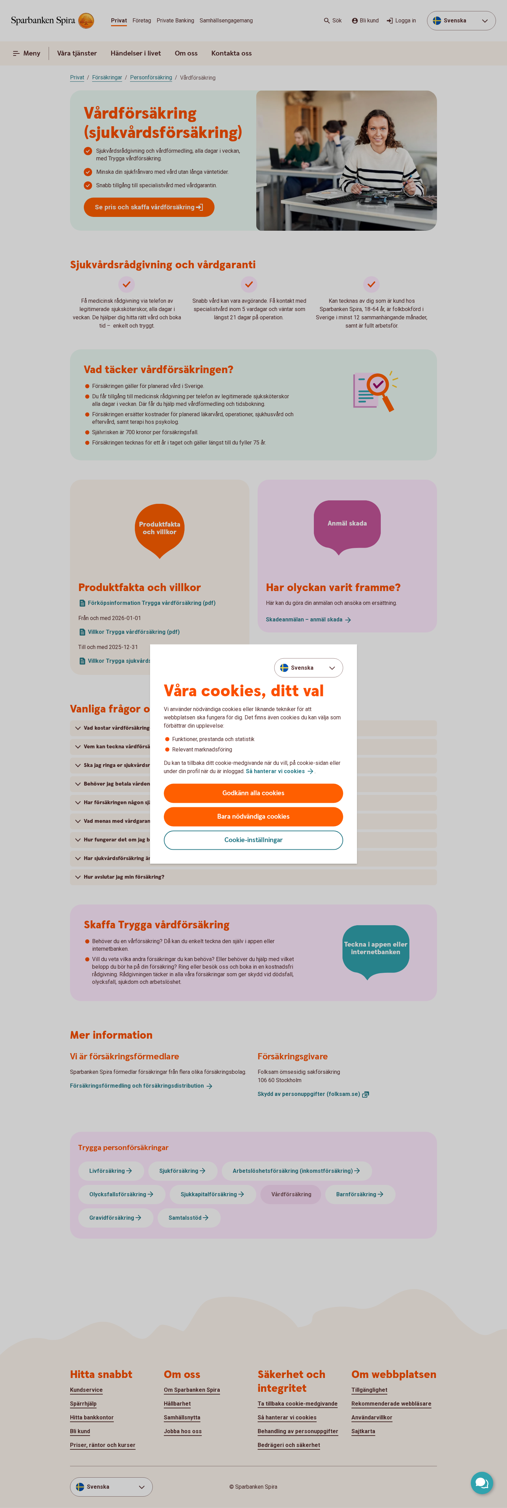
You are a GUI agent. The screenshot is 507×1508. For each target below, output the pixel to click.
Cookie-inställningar (254, 840)
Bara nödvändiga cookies (253, 816)
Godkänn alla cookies (253, 793)
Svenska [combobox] (302, 667)
